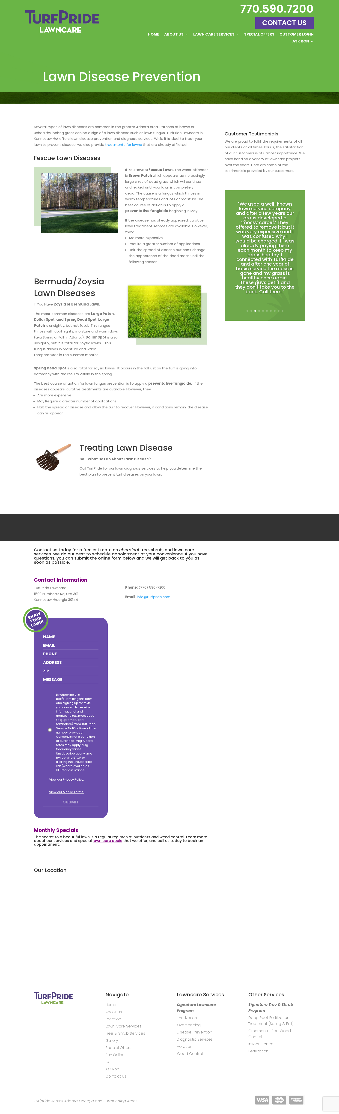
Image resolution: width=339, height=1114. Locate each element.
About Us (174, 35)
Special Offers (118, 1047)
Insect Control (261, 1044)
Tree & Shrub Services (125, 1033)
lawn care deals (107, 840)
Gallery (111, 1040)
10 (282, 311)
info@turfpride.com (153, 596)
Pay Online (115, 1054)
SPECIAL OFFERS (259, 35)
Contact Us (284, 23)
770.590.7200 (277, 9)
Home (153, 35)
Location (113, 1019)
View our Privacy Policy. (66, 779)
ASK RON (300, 42)
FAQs (109, 1062)
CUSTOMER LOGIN (297, 35)
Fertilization (187, 1018)
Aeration (184, 1046)
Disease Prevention (194, 1032)
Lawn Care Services (123, 1026)
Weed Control (190, 1053)
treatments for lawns (123, 144)
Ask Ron (112, 1069)
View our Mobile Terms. (66, 792)
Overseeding (189, 1025)
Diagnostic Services (195, 1039)
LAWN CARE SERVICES (214, 35)
